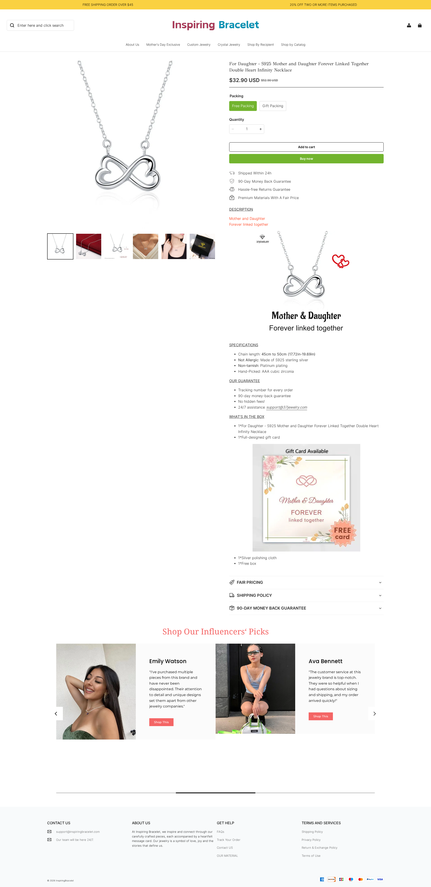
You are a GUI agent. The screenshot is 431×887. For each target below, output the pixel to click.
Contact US (225, 847)
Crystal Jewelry (229, 44)
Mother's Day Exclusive (163, 44)
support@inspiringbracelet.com (78, 831)
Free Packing (243, 106)
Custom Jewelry (199, 44)
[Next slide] (375, 713)
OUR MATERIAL (227, 855)
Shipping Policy (312, 831)
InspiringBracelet (65, 880)
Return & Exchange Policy (319, 847)
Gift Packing (272, 106)
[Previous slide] (56, 713)
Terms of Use (311, 855)
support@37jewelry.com (286, 407)
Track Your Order (228, 840)
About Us (132, 44)
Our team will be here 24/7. (74, 840)
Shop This (161, 722)
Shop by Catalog (293, 44)
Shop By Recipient (260, 44)
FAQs (220, 831)
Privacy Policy (311, 840)
